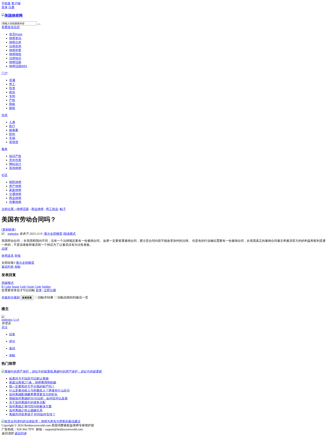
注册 (11, 7)
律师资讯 (15, 38)
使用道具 (8, 255)
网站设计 (15, 164)
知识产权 (15, 156)
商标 (12, 104)
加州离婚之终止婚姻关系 (26, 410)
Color (7, 286)
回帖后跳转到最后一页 (73, 297)
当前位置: (8, 209)
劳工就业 (52, 209)
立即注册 (50, 290)
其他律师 (15, 168)
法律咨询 (15, 46)
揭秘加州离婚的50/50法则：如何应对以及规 (38, 398)
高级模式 (8, 282)
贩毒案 (13, 130)
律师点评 (15, 42)
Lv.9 (16, 319)
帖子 (63, 209)
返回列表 (8, 266)
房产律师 (15, 186)
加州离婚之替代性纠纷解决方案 (30, 406)
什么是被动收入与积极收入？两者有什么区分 (39, 390)
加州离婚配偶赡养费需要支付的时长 (33, 394)
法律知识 (15, 58)
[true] (38, 24)
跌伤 (12, 134)
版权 (12, 108)
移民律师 (15, 182)
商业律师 (15, 198)
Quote (30, 286)
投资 (12, 88)
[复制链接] (9, 229)
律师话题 (15, 62)
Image (15, 286)
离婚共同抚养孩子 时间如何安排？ (32, 414)
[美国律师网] (12, 15)
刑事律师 (15, 202)
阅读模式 (70, 233)
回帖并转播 (45, 297)
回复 (5, 248)
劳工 (12, 84)
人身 (12, 122)
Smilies (46, 286)
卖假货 (13, 142)
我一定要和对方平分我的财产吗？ (32, 386)
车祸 (12, 138)
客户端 (15, 3)
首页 (15, 34)
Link (23, 286)
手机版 (6, 3)
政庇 (12, 92)
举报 (17, 255)
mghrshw (13, 233)
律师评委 (15, 50)
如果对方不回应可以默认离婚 (29, 378)
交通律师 (15, 194)
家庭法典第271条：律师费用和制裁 (32, 382)
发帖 (17, 266)
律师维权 (15, 54)
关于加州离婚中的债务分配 (27, 402)
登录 (5, 7)
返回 (12, 348)
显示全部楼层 (53, 233)
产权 (12, 100)
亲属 (12, 80)
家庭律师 (15, 190)
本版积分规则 (11, 297)
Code (38, 286)
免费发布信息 (11, 27)
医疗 (12, 126)
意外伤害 (15, 160)
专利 (12, 96)
